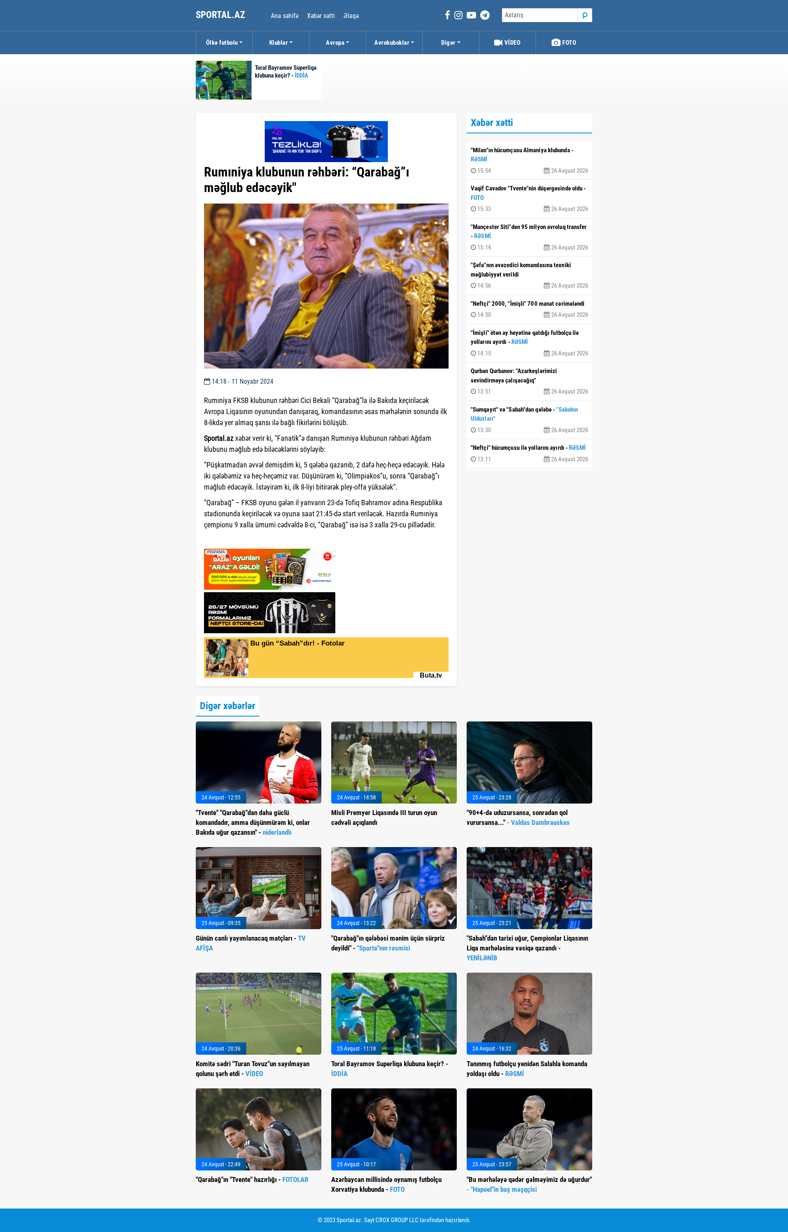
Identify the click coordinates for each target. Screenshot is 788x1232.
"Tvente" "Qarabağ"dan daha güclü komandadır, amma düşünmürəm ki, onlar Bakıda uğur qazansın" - (253, 822)
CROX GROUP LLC (397, 1220)
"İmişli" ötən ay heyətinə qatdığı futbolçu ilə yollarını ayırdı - (529, 343)
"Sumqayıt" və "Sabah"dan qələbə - (529, 420)
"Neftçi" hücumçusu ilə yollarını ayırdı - (529, 453)
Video (511, 42)
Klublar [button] (278, 42)
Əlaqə (351, 16)
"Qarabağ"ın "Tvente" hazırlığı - (252, 1179)
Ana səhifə (284, 16)
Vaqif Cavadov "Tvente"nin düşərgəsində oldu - (529, 199)
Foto (569, 42)
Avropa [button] (335, 42)
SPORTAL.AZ (221, 15)
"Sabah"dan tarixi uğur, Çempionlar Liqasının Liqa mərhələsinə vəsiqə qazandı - (527, 948)
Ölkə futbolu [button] (222, 42)
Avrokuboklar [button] (391, 42)
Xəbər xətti (321, 16)
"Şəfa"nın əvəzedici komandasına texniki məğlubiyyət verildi (529, 275)
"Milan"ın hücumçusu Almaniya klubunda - (529, 160)
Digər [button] (448, 42)
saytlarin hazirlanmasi (237, 540)
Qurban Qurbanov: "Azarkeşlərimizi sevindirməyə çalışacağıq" (529, 381)
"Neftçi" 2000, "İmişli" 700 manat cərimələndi (529, 309)
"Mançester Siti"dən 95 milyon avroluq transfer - (529, 237)
